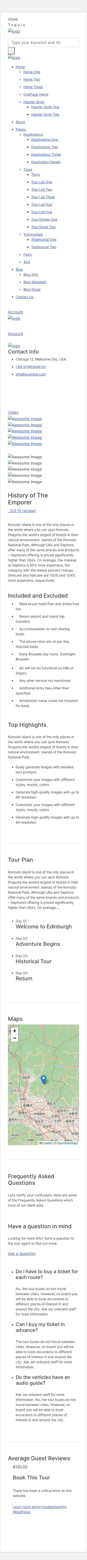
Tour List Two (41, 189)
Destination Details (45, 162)
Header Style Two (45, 114)
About (20, 122)
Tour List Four (41, 204)
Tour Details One (44, 219)
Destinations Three (46, 154)
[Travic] (14, 30)
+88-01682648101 (31, 367)
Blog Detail (31, 289)
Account (15, 312)
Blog (19, 269)
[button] (44, 1080)
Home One (31, 72)
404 (26, 262)
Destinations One (44, 139)
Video (13, 412)
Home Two (31, 79)
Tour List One (41, 182)
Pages (21, 129)
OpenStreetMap (67, 1143)
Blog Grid (30, 274)
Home (20, 67)
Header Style (33, 102)
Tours (27, 169)
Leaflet (47, 1143)
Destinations (33, 134)
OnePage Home (35, 94)
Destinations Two (44, 147)
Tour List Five (41, 212)
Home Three (33, 87)
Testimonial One (43, 239)
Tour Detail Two (43, 227)
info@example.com (31, 374)
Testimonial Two (43, 247)
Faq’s (27, 254)
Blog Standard (34, 282)
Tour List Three (43, 197)
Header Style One (45, 107)
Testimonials (33, 234)
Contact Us (24, 297)
